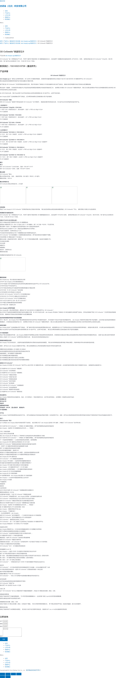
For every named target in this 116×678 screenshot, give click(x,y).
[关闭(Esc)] (18, 674)
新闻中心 (7, 17)
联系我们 (7, 19)
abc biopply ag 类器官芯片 (29, 41)
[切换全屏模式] (8, 674)
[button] (58, 23)
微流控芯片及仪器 (15, 41)
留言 (1, 636)
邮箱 (1, 623)
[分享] (13, 674)
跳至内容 (2, 1)
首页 (6, 11)
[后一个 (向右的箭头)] (8, 676)
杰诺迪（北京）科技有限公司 (13, 6)
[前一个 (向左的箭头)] (2, 676)
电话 (1, 626)
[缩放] (2, 674)
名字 (1, 621)
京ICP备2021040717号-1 (33, 670)
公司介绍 (7, 15)
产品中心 (7, 13)
